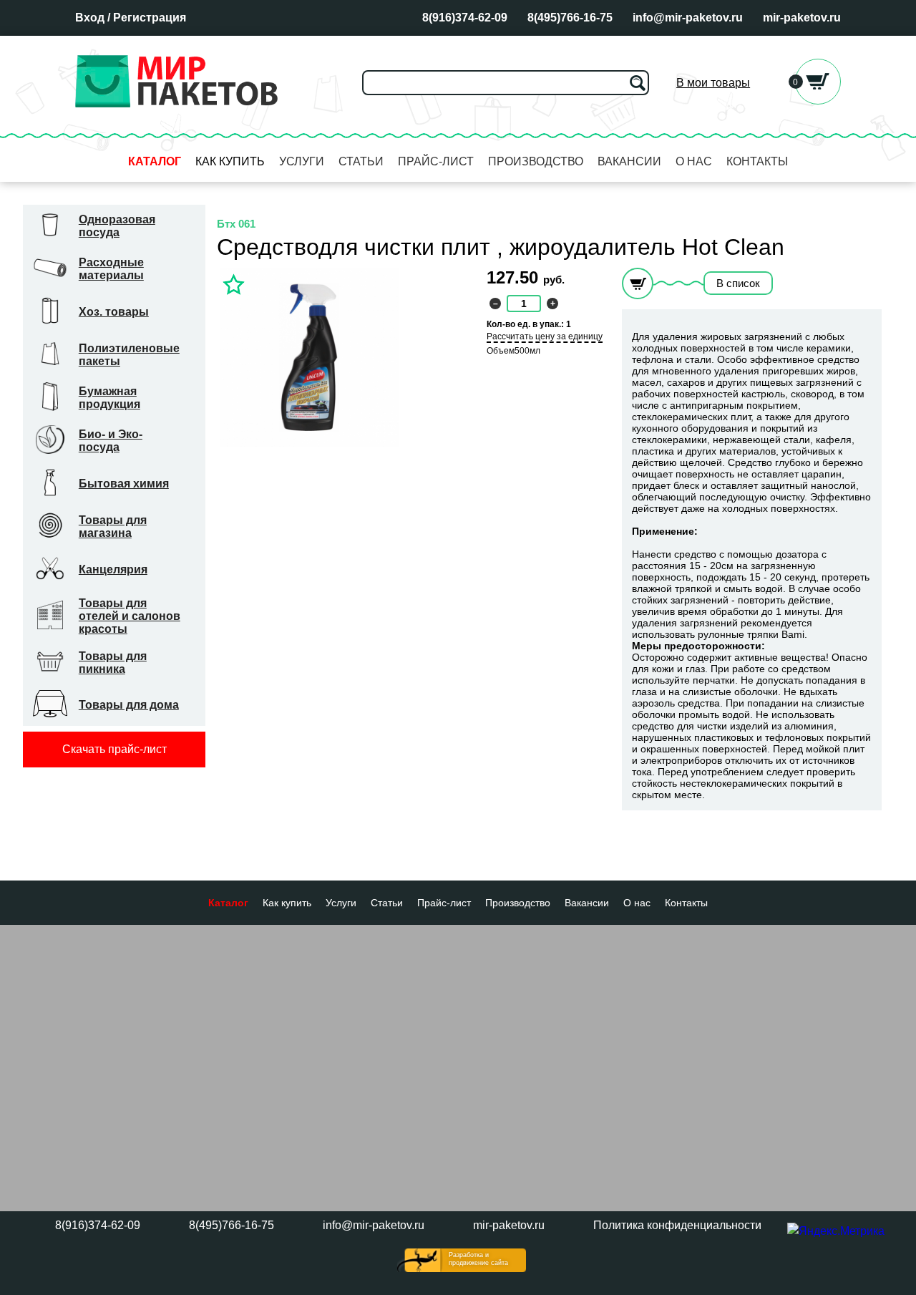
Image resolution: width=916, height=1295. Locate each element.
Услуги (301, 161)
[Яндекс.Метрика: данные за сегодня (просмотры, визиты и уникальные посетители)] (836, 1231)
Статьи (361, 161)
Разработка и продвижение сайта (478, 1258)
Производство (535, 161)
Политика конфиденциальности (677, 1225)
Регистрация (149, 17)
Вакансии (629, 161)
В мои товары (713, 83)
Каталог (154, 161)
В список (738, 283)
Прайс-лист (436, 161)
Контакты (757, 161)
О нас (694, 161)
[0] (818, 100)
